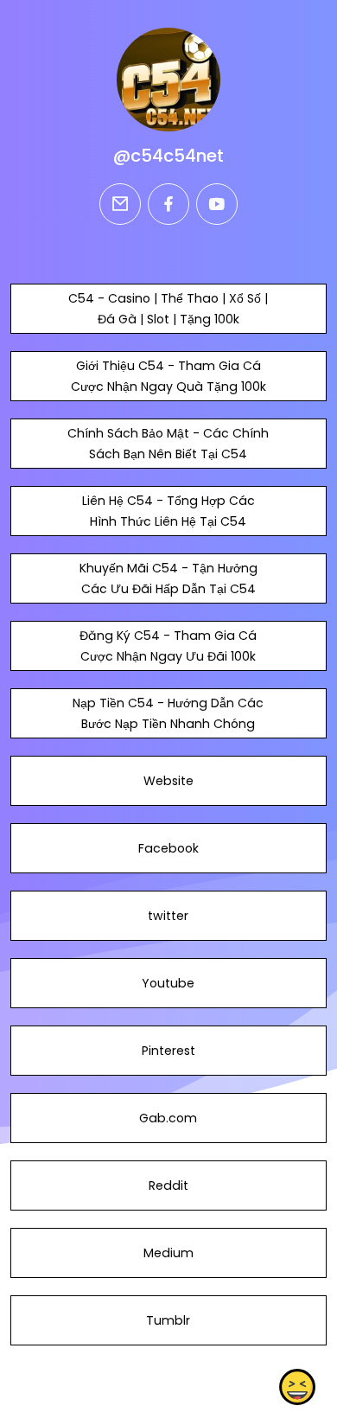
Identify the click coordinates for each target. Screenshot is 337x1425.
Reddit (168, 1185)
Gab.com (168, 1118)
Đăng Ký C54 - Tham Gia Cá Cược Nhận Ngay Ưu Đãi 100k (168, 646)
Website (168, 780)
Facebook (168, 848)
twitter (168, 915)
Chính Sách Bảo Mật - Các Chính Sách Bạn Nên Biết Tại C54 (168, 444)
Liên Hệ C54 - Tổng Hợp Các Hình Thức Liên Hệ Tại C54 (168, 511)
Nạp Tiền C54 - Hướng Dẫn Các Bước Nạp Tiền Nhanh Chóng (168, 713)
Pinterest (168, 1050)
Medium (168, 1253)
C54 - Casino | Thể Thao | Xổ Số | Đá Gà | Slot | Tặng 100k (168, 309)
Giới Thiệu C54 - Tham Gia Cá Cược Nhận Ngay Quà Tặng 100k (168, 376)
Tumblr (168, 1320)
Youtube (168, 983)
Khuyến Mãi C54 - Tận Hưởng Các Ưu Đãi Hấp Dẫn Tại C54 (168, 578)
